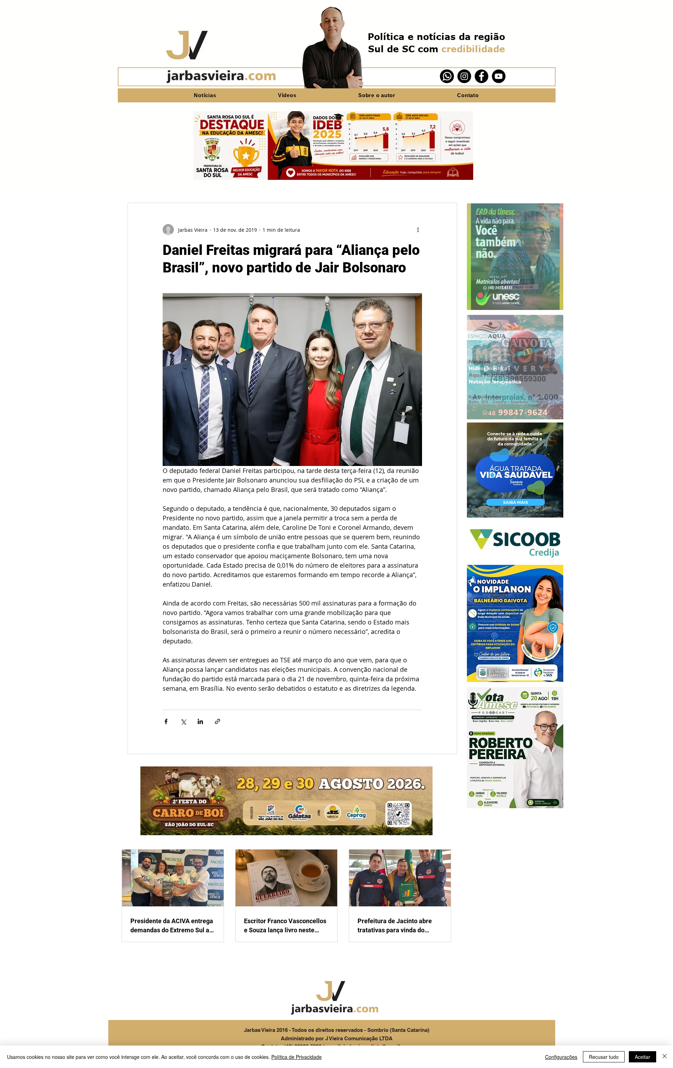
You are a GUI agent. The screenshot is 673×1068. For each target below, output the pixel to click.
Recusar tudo (604, 1056)
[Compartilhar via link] (217, 721)
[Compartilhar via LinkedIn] (200, 721)
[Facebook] (481, 76)
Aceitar (642, 1056)
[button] (515, 256)
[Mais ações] (418, 229)
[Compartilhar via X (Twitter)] (183, 721)
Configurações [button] (561, 1056)
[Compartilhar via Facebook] (166, 721)
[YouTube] (498, 76)
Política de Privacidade (296, 1056)
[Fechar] (664, 1056)
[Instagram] (464, 76)
